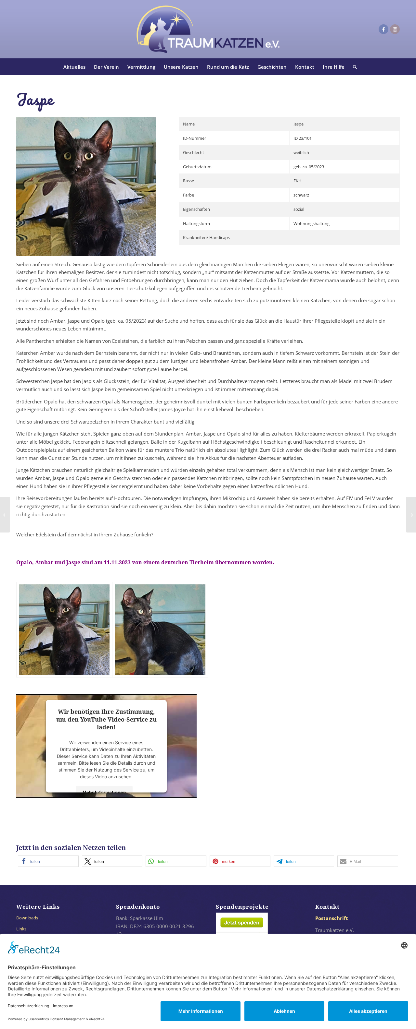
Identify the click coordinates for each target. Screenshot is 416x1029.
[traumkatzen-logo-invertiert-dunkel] (208, 29)
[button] (48, 861)
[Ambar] (5, 514)
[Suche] (353, 67)
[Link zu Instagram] (395, 29)
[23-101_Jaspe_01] (64, 629)
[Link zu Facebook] (383, 29)
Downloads (27, 918)
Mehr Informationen (104, 792)
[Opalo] (411, 514)
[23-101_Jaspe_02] (160, 629)
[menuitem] (74, 67)
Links (21, 929)
